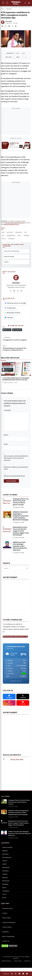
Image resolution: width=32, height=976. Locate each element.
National (5, 877)
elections (10, 232)
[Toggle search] (25, 3)
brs (3, 232)
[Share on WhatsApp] (12, 26)
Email (6, 444)
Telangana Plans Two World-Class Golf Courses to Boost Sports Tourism (21, 502)
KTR (3, 235)
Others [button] (6, 262)
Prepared (26, 235)
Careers (4, 913)
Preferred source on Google (16, 303)
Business (5, 851)
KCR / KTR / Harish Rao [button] (11, 251)
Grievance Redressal (8, 922)
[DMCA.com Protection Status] (16, 946)
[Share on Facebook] (2, 26)
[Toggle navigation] (3, 3)
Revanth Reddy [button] (9, 256)
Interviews (5, 871)
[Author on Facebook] (14, 290)
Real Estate (5, 881)
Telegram (10, 317)
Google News (11, 308)
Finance (4, 861)
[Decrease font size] (13, 57)
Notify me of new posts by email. (14, 476)
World (4, 898)
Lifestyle (4, 874)
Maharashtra (11, 235)
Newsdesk (8, 21)
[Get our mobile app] (7, 3)
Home (2, 9)
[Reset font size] (25, 57)
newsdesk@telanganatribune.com (15, 223)
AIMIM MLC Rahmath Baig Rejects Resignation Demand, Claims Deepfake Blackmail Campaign (21, 516)
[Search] (27, 568)
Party (19, 235)
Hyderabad (5, 867)
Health (4, 864)
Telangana (9, 9)
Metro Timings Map (8, 936)
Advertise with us (7, 908)
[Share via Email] (15, 26)
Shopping (5, 884)
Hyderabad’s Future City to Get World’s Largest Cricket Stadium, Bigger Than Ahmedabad (21, 531)
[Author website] (21, 290)
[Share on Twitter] (15, 973)
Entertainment (6, 857)
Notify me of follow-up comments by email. (16, 468)
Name (6, 435)
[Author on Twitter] (10, 290)
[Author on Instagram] (17, 290)
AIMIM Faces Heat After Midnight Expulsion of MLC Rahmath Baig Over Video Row (20, 546)
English (17, 53)
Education (5, 854)
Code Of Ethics (7, 927)
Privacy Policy (6, 918)
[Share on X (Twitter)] (5, 26)
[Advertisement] (16, 122)
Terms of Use (17, 961)
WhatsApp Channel (13, 313)
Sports (4, 887)
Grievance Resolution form (11, 224)
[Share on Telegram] (9, 26)
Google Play (17, 330)
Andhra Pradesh (7, 847)
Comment (8, 410)
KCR (25, 232)
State (3, 238)
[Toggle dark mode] (29, 3)
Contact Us (5, 941)
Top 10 (4, 894)
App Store (7, 330)
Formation (18, 232)
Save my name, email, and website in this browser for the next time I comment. (16, 458)
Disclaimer (5, 932)
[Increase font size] (22, 57)
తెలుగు (23, 53)
